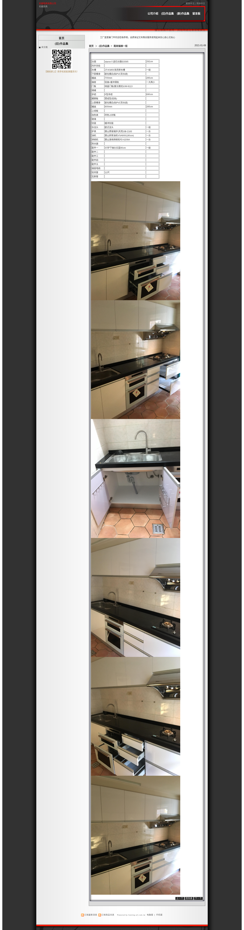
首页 (91, 46)
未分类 (44, 47)
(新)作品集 (183, 13)
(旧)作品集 (167, 13)
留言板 (196, 13)
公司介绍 (153, 13)
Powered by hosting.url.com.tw (131, 915)
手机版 (159, 915)
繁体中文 (190, 3)
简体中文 (200, 3)
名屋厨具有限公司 (47, 3)
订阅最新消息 (90, 915)
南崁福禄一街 (121, 46)
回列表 (189, 898)
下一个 (198, 898)
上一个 (179, 898)
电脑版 (150, 915)
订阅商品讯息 (107, 915)
